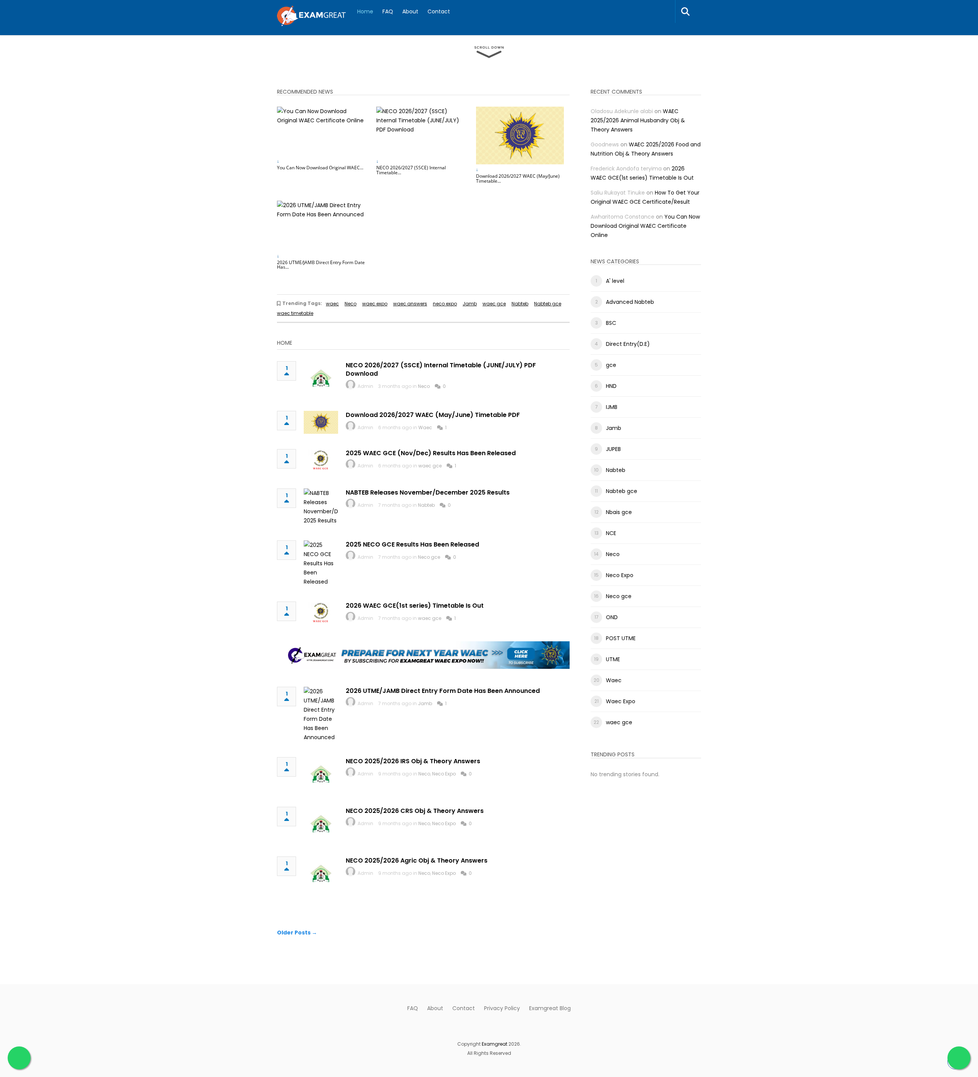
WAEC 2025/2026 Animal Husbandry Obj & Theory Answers (638, 120)
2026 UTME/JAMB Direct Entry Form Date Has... (321, 265)
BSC (611, 323)
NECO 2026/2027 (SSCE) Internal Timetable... (411, 170)
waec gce (494, 303)
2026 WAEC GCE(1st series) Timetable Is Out (415, 605)
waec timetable (295, 313)
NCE (611, 533)
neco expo (445, 303)
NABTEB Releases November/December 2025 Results (428, 492)
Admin (365, 386)
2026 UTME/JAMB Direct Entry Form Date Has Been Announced (443, 690)
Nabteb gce (547, 303)
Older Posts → (297, 932)
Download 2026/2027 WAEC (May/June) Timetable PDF (433, 414)
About (410, 11)
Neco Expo (444, 773)
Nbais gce (619, 512)
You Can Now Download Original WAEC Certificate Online (645, 226)
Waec (425, 427)
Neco (350, 303)
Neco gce (429, 557)
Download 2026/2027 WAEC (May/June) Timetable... (518, 178)
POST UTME (621, 638)
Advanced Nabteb (630, 302)
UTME (613, 659)
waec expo (374, 303)
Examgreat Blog (550, 1008)
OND (612, 617)
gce (611, 365)
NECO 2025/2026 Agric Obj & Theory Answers (416, 860)
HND (611, 386)
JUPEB (613, 449)
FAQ (387, 11)
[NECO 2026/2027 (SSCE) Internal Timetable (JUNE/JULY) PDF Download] (420, 131)
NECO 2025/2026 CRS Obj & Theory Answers (415, 810)
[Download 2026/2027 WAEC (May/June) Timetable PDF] (520, 135)
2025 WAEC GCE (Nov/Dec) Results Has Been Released (431, 453)
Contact (438, 11)
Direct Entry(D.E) (628, 344)
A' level (615, 281)
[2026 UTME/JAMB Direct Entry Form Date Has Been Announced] (321, 226)
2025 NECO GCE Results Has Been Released (412, 544)
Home (365, 11)
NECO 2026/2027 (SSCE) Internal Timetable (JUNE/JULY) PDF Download (441, 369)
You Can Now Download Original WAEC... (320, 167)
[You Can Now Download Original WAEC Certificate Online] (321, 131)
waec (332, 303)
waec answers (410, 303)
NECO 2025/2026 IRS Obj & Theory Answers (413, 761)
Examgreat (494, 1044)
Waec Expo (620, 701)
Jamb (470, 303)
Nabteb (520, 303)
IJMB (611, 407)
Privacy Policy (502, 1008)
